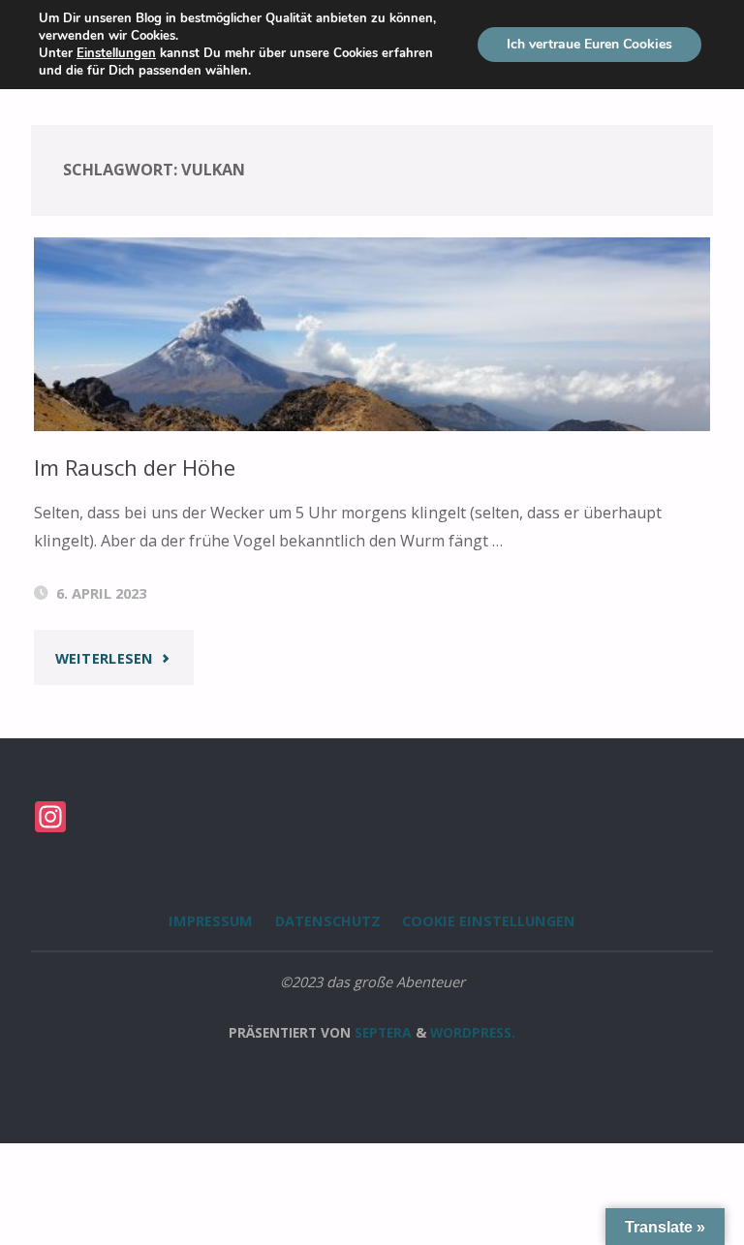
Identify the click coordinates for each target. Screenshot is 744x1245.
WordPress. (472, 1032)
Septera (381, 1032)
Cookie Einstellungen (488, 920)
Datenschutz (328, 920)
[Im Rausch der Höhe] (372, 369)
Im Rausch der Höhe (134, 467)
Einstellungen (116, 53)
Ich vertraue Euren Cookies (589, 44)
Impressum (211, 920)
